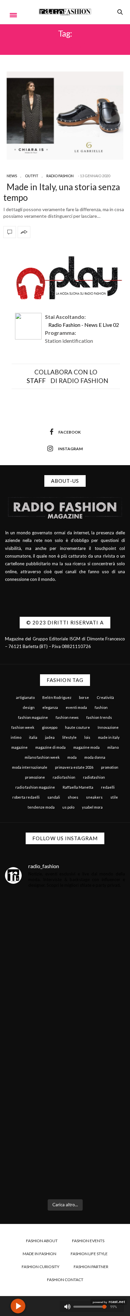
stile (114, 797)
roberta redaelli (26, 797)
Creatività (105, 697)
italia (33, 737)
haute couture (77, 727)
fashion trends (99, 717)
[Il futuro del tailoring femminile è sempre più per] (65, 939)
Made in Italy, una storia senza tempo (61, 192)
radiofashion (94, 777)
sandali (53, 797)
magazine (19, 747)
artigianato (25, 697)
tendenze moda (41, 807)
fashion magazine (33, 717)
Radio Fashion (60, 176)
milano (113, 747)
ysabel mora (92, 807)
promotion (109, 767)
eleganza (50, 707)
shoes (73, 797)
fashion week (22, 727)
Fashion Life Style (89, 1253)
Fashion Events (88, 1240)
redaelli (108, 787)
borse (84, 697)
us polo (68, 807)
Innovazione (108, 727)
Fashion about (42, 1240)
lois (87, 737)
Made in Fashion (39, 1253)
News (12, 176)
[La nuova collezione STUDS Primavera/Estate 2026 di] (65, 1159)
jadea (50, 737)
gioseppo (49, 727)
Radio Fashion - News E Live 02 (83, 325)
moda (72, 757)
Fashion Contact (65, 1279)
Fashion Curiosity (40, 1266)
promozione (35, 777)
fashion (101, 707)
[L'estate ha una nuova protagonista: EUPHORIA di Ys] (65, 1012)
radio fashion (64, 777)
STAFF (36, 380)
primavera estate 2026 (74, 767)
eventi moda (76, 707)
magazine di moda (50, 747)
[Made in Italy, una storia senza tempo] (65, 115)
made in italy (109, 737)
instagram (70, 448)
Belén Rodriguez (56, 697)
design (29, 707)
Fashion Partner (91, 1266)
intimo (16, 737)
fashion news (67, 717)
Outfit (31, 176)
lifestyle (69, 737)
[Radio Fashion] (65, 12)
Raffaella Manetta (78, 787)
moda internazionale (29, 767)
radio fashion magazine (35, 787)
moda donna (94, 757)
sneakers (94, 797)
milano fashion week (42, 757)
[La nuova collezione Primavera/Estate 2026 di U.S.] (65, 1085)
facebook (69, 432)
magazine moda (86, 747)
